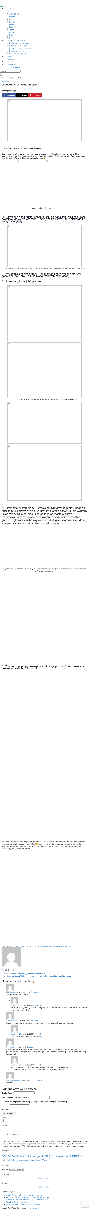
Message (6, 1109)
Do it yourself (13, 78)
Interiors (77, 1155)
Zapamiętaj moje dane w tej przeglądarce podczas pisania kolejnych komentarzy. (36, 1101)
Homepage (5, 78)
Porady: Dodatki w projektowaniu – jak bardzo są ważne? (27, 1200)
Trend (45, 1160)
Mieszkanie (48, 946)
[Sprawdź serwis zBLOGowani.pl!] (44, 1178)
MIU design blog (12, 992)
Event (68, 1156)
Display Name (8, 1093)
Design (4, 946)
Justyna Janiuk (11, 1021)
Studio (39, 1160)
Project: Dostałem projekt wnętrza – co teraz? (23, 1204)
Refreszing (10, 1047)
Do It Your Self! (12, 946)
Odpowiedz (35, 992)
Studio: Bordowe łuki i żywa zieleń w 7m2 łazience (24, 1195)
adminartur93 (16, 1005)
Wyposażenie (66, 946)
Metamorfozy (25, 1160)
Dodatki (21, 946)
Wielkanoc (56, 946)
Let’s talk (6, 1160)
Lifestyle (16, 1160)
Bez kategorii (34, 1156)
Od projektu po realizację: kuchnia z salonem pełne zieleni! (27, 1197)
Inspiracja (40, 946)
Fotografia (32, 946)
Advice (6, 1156)
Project (33, 1160)
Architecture (19, 1156)
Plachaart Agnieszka (13, 1080)
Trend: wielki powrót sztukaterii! (17, 1202)
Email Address (8, 1097)
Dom (26, 946)
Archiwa (5, 1169)
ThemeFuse (33, 1208)
